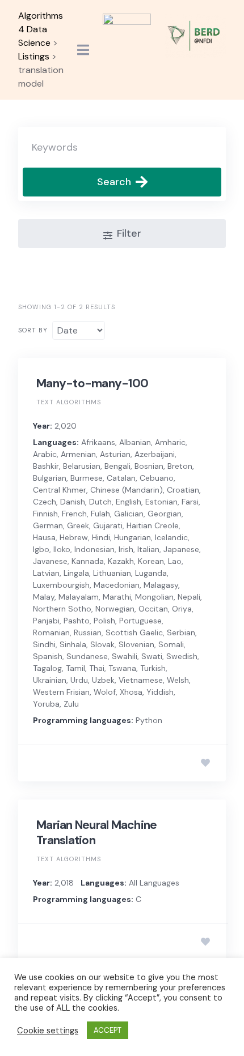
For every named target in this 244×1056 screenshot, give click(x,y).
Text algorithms (68, 402)
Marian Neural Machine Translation (96, 832)
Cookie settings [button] (47, 1030)
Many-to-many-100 (92, 383)
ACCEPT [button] (107, 1030)
